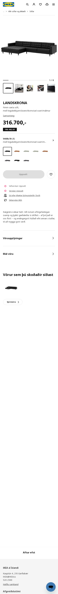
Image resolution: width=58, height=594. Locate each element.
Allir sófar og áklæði (17, 11)
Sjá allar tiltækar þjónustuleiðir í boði (24, 195)
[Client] (34, 4)
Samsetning (8, 115)
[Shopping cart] (47, 4)
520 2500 (7, 580)
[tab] (29, 238)
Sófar (32, 11)
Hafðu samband (10, 584)
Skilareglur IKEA (15, 200)
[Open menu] (54, 4)
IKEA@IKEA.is (9, 576)
